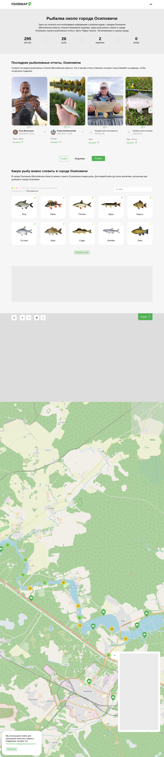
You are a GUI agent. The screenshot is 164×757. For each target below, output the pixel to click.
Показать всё (82, 252)
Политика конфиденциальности (21, 744)
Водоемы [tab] (80, 158)
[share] (14, 318)
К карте (98, 158)
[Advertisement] (82, 284)
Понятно (11, 749)
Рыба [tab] (63, 158)
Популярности (32, 191)
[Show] (89, 682)
